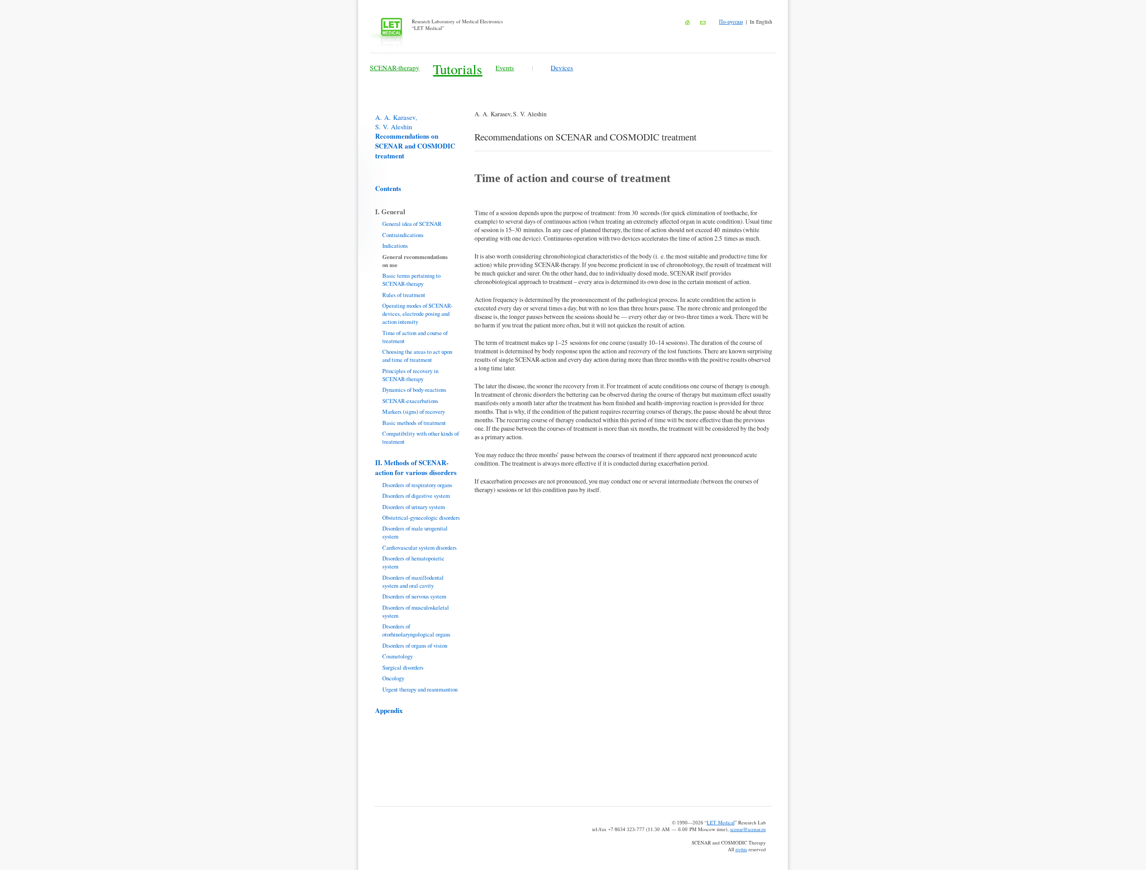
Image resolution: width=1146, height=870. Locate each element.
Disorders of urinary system (413, 507)
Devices (562, 67)
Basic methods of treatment (414, 423)
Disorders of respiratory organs (417, 485)
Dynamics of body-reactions (414, 390)
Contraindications (402, 235)
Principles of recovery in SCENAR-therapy (410, 375)
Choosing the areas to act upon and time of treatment (417, 356)
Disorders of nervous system (414, 596)
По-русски (731, 21)
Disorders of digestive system (416, 496)
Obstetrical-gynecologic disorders (421, 518)
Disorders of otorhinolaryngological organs (416, 630)
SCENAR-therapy (394, 67)
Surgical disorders (402, 667)
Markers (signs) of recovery (413, 411)
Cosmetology (397, 656)
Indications (395, 246)
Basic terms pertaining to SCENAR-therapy (411, 280)
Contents (388, 188)
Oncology (393, 678)
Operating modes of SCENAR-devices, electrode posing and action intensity (417, 313)
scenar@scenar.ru (748, 829)
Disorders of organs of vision (414, 645)
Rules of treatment (403, 295)
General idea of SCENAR (412, 224)
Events (505, 67)
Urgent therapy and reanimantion (420, 689)
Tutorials (457, 69)
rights (741, 849)
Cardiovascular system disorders (419, 547)
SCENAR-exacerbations (410, 401)
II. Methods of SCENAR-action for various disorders (416, 467)
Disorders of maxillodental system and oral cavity (413, 581)
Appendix (389, 710)
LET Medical (721, 822)
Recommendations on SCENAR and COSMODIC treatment (415, 137)
